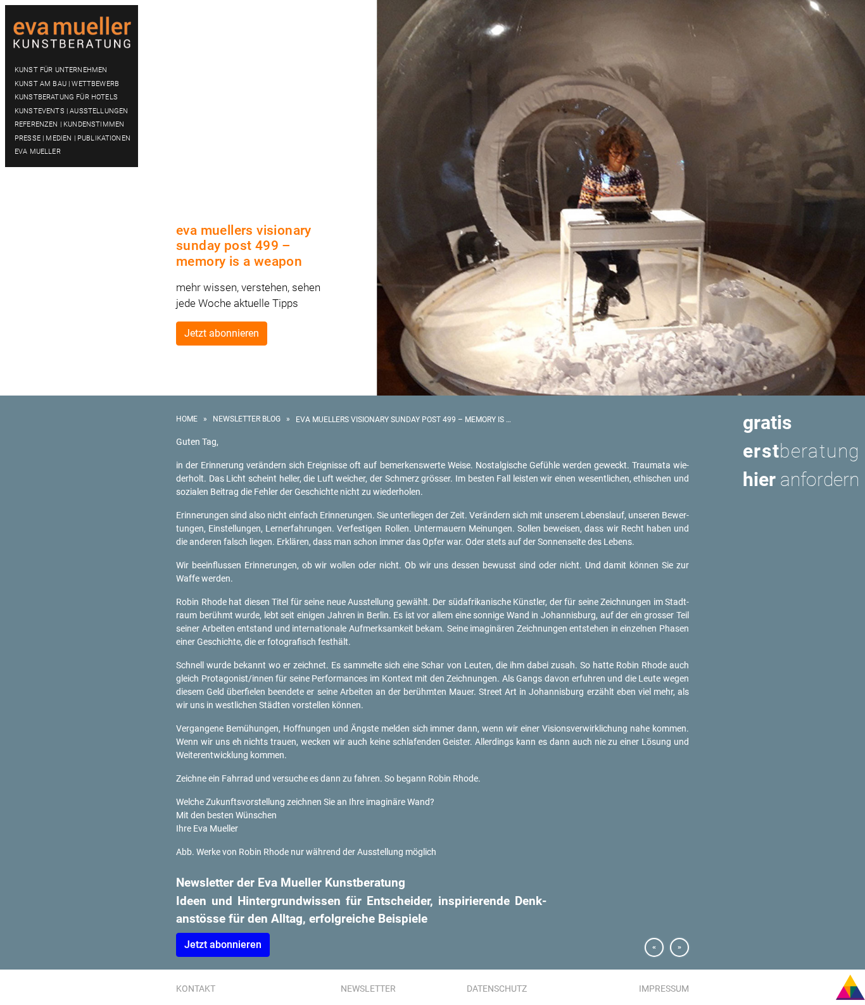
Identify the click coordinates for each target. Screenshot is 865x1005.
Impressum (664, 988)
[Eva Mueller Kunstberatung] (71, 33)
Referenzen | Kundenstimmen (69, 124)
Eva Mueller (38, 151)
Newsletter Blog (247, 419)
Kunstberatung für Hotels (66, 97)
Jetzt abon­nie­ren (223, 945)
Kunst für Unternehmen (61, 70)
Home (187, 419)
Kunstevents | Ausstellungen (71, 111)
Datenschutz (497, 988)
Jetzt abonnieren (221, 333)
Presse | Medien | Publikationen (72, 138)
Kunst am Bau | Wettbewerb (67, 84)
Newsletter (368, 988)
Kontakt (195, 988)
